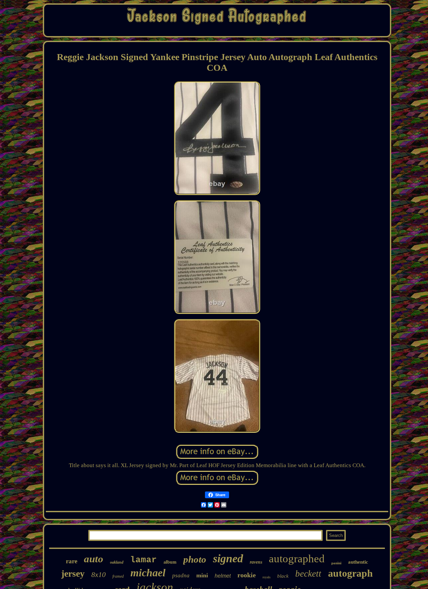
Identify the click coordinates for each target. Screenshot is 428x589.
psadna (181, 575)
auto (93, 559)
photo (194, 559)
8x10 (98, 574)
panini (336, 563)
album (170, 562)
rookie (246, 575)
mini (202, 575)
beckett (308, 574)
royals (266, 577)
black (283, 576)
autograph (350, 573)
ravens (256, 562)
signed (228, 558)
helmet (223, 576)
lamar (143, 560)
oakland (116, 562)
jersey (73, 573)
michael (148, 573)
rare (71, 561)
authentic (358, 562)
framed (118, 576)
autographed (297, 559)
